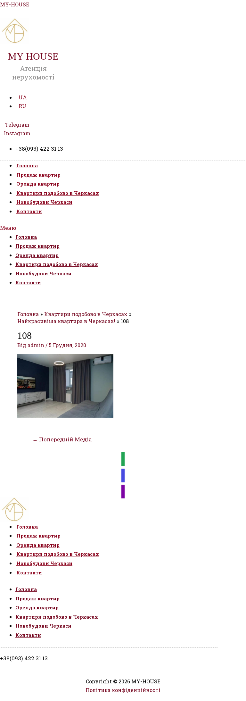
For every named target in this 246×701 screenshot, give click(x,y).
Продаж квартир (38, 174)
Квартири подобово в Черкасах (57, 193)
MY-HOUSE (14, 4)
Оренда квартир (38, 183)
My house (33, 56)
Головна (27, 165)
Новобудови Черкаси (44, 202)
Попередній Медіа (62, 439)
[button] (123, 227)
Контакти (29, 211)
